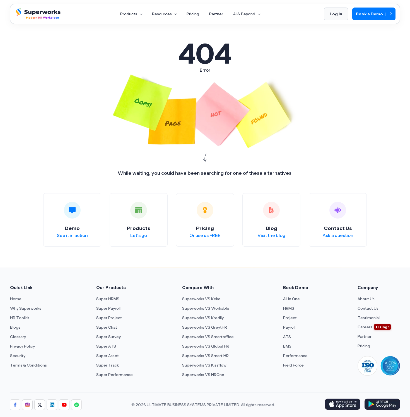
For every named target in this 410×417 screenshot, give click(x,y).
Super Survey (108, 336)
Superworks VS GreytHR (204, 327)
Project (290, 317)
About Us (366, 298)
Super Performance (114, 374)
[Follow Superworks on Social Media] (76, 405)
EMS (287, 346)
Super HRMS (107, 298)
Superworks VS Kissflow (204, 365)
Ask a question (337, 235)
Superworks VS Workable (205, 308)
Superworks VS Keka (201, 298)
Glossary (18, 336)
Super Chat (106, 327)
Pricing (193, 13)
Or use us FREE (205, 235)
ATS (287, 336)
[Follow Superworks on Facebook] (15, 405)
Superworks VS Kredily (203, 317)
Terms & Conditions (28, 365)
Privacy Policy (22, 346)
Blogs (15, 327)
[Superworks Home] (38, 17)
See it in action (72, 235)
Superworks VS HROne (203, 374)
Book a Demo (371, 14)
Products (129, 13)
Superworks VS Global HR (205, 346)
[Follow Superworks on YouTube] (64, 405)
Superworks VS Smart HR (205, 355)
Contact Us (368, 308)
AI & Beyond (244, 13)
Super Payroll (108, 308)
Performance (295, 355)
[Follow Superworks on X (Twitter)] (40, 405)
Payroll (289, 327)
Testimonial (369, 317)
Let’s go (138, 235)
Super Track (107, 365)
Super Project (109, 317)
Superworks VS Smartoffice (208, 336)
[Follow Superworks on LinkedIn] (52, 405)
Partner (216, 13)
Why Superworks (25, 308)
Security (17, 355)
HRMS (288, 308)
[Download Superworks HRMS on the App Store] (342, 405)
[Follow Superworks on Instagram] (27, 405)
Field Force (293, 365)
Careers (365, 326)
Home (15, 298)
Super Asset (107, 355)
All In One (291, 298)
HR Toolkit (19, 317)
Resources (162, 13)
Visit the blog (271, 235)
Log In (336, 13)
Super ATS (106, 346)
